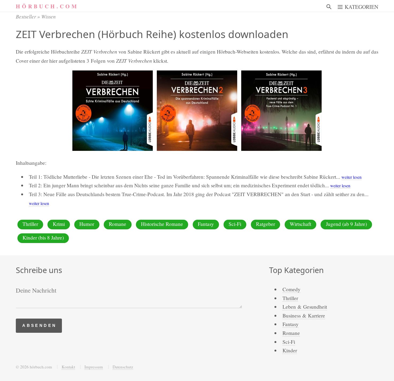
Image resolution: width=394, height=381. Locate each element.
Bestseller (26, 16)
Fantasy (206, 224)
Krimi (59, 224)
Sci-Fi (235, 224)
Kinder (290, 350)
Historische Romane (162, 224)
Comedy (291, 289)
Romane (117, 224)
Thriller (30, 224)
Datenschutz (123, 366)
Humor (86, 224)
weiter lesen (351, 177)
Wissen (48, 16)
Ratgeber (265, 224)
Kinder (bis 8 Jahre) (43, 237)
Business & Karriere (304, 315)
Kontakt (68, 366)
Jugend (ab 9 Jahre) (346, 224)
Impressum (93, 366)
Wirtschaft (300, 224)
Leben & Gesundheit (305, 306)
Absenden (39, 325)
